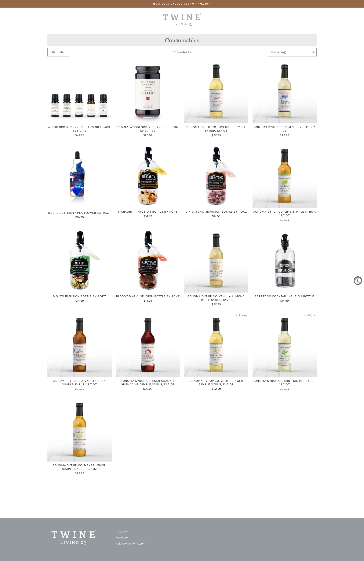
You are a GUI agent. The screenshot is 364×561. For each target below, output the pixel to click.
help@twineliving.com (130, 543)
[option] (182, 4)
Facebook (122, 537)
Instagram (122, 531)
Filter (61, 52)
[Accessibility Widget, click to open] (358, 280)
